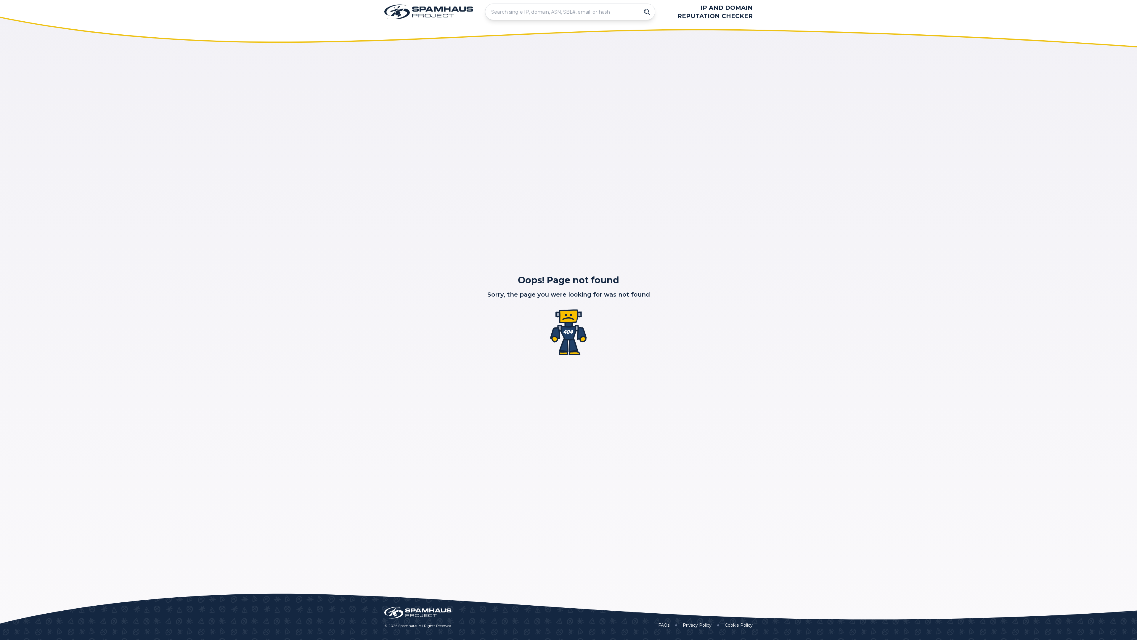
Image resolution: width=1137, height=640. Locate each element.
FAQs (663, 625)
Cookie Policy (739, 625)
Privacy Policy (697, 625)
